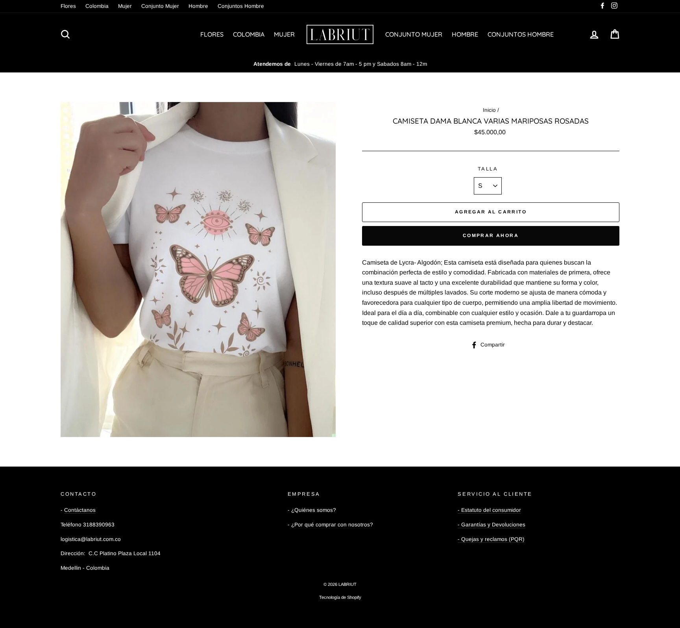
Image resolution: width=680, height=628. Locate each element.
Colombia (97, 6)
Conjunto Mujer (160, 6)
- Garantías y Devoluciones (491, 525)
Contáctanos (80, 510)
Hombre (198, 6)
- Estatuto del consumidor (489, 510)
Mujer (125, 6)
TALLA (488, 169)
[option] (340, 64)
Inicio (489, 110)
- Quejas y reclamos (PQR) (491, 539)
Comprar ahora (491, 235)
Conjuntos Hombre (241, 6)
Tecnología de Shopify (340, 597)
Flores (68, 6)
